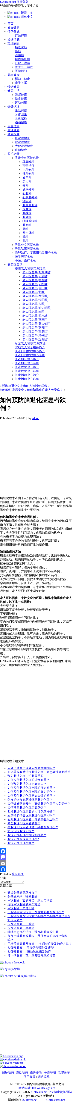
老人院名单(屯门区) (35, 288)
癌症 (18, 51)
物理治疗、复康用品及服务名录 (36, 252)
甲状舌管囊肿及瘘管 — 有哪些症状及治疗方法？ (39, 943)
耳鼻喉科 (21, 118)
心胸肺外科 (29, 197)
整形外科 (28, 232)
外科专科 (28, 173)
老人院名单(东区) (33, 303)
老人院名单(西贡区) (35, 296)
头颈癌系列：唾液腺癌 (22, 896)
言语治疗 (28, 165)
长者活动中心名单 (27, 378)
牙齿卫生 (21, 114)
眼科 (25, 236)
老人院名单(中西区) (35, 280)
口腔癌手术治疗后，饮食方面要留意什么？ (35, 912)
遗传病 (19, 55)
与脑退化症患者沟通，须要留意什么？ (32, 827)
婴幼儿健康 (22, 78)
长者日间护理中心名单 (30, 355)
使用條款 (30, 1076)
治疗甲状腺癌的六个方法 (23, 904)
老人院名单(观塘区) (35, 339)
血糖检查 (21, 150)
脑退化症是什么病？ (20, 843)
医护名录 (13, 153)
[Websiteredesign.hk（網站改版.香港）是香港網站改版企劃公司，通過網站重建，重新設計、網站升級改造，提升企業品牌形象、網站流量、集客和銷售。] (13, 1059)
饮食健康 (21, 98)
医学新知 (21, 71)
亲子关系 (21, 82)
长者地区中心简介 (27, 359)
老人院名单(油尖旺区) (36, 307)
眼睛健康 (21, 122)
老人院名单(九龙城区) (36, 272)
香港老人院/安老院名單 (30, 268)
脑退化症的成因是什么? (23, 839)
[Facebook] (36, 851)
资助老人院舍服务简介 (30, 347)
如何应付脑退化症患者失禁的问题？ (31, 795)
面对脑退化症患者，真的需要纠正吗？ (32, 819)
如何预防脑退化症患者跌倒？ (26, 807)
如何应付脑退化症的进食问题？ (28, 779)
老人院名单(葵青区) (35, 327)
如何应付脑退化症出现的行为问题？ (31, 787)
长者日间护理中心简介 (30, 351)
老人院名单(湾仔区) (35, 335)
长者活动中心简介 (27, 375)
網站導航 (44, 1076)
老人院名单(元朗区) (35, 284)
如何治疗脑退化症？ (20, 831)
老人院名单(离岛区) (35, 331)
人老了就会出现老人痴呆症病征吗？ (31, 768)
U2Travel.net (29, 1099)
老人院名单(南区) (33, 311)
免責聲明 (50, 1072)
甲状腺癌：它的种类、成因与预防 (29, 900)
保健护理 (13, 106)
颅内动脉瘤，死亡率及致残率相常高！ (32, 955)
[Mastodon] (36, 857)
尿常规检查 (22, 142)
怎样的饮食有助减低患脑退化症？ (29, 799)
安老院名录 (14, 264)
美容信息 (13, 126)
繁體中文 (26, 12)
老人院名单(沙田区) (35, 300)
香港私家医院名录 (27, 248)
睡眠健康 (21, 94)
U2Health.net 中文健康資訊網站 (51, 1092)
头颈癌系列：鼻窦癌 (20, 928)
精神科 (26, 213)
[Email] (36, 863)
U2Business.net (55, 1099)
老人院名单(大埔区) (35, 276)
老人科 (26, 181)
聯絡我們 (22, 1072)
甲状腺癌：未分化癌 (20, 908)
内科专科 (28, 169)
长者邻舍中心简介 (27, 367)
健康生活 (13, 90)
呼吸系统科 (29, 221)
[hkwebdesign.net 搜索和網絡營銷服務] (11, 1062)
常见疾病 (13, 43)
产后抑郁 (21, 35)
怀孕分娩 (13, 31)
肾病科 (26, 201)
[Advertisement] (36, 456)
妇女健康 (13, 27)
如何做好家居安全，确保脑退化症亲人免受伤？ (31, 389)
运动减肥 (21, 102)
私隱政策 (64, 1072)
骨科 (25, 185)
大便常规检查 (24, 146)
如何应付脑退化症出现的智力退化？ (31, 791)
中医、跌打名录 (25, 260)
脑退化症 (21, 47)
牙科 (25, 228)
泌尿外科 (28, 189)
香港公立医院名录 (27, 244)
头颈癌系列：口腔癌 (20, 924)
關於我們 (8, 1072)
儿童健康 (13, 75)
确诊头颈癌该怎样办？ (22, 892)
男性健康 (13, 130)
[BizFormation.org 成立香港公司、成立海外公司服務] (11, 1056)
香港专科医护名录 (27, 157)
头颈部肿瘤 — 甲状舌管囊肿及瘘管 (30, 947)
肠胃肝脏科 (29, 205)
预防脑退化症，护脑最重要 (25, 776)
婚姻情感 (13, 39)
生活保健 (21, 110)
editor (35, 418)
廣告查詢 (36, 1072)
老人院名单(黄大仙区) (36, 323)
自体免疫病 (22, 59)
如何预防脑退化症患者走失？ (26, 783)
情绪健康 (13, 86)
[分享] (36, 869)
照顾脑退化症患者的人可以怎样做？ (26, 385)
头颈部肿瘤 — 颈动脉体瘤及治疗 (29, 951)
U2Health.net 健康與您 (14, 1)
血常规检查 (22, 138)
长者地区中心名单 (27, 363)
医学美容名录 (24, 256)
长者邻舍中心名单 (27, 371)
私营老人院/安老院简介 (30, 343)
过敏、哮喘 (22, 63)
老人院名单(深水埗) (35, 315)
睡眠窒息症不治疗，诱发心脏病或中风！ (34, 932)
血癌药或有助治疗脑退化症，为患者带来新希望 (38, 772)
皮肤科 (26, 209)
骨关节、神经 (24, 67)
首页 (10, 23)
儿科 (25, 240)
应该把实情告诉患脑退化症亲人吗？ (31, 815)
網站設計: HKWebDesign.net (37, 1088)
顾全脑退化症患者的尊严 (23, 823)
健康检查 (13, 134)
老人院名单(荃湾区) (35, 319)
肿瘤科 (26, 225)
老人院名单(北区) (33, 292)
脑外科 (26, 217)
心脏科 (26, 193)
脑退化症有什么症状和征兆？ (26, 835)
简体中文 (26, 16)
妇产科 (26, 177)
